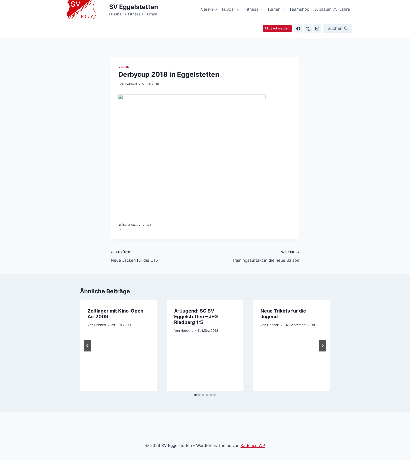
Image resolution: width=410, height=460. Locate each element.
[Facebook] (298, 28)
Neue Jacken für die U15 (134, 256)
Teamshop (299, 9)
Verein (124, 67)
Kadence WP (253, 445)
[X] (308, 28)
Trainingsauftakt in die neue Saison (265, 256)
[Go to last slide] (87, 345)
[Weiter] (322, 345)
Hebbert (131, 84)
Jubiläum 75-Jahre (332, 9)
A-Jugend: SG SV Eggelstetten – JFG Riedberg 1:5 (196, 316)
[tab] (195, 395)
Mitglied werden (277, 28)
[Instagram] (317, 28)
